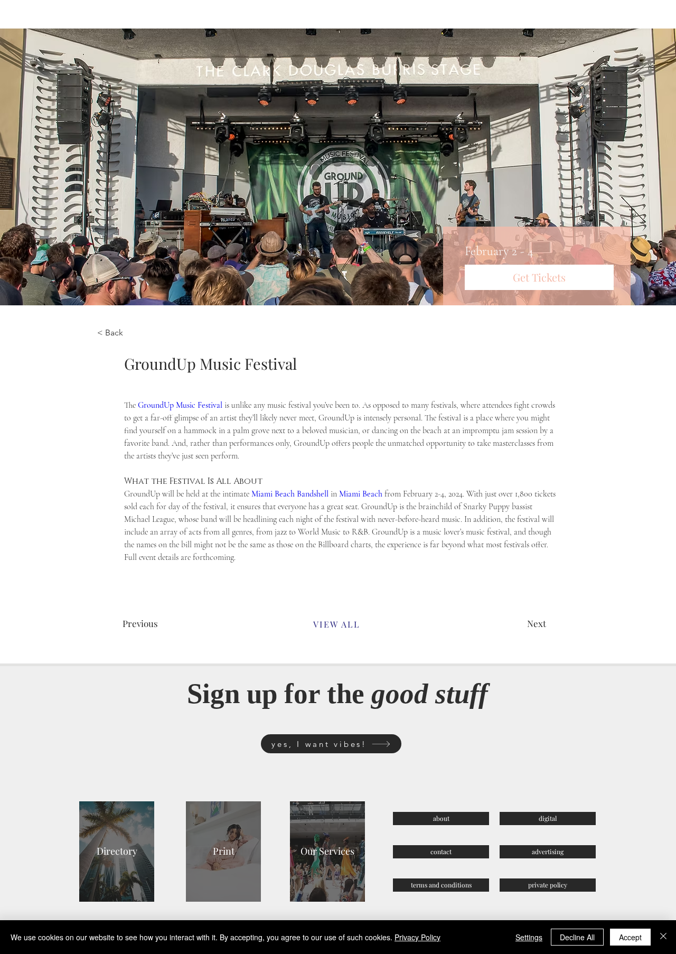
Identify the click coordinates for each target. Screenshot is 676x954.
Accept (630, 937)
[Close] (663, 937)
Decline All (577, 937)
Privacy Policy (417, 937)
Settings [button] (528, 937)
